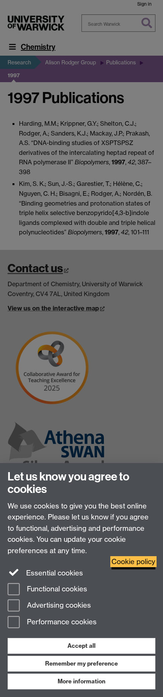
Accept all (81, 645)
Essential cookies (53, 573)
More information (81, 681)
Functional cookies (56, 589)
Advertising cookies (58, 605)
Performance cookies (61, 622)
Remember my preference (81, 663)
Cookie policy (133, 561)
